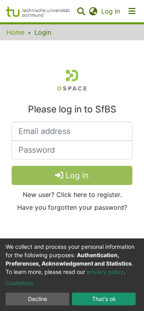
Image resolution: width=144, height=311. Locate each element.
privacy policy (105, 271)
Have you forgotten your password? (72, 207)
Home (15, 32)
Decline (37, 298)
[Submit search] (81, 11)
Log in (76, 175)
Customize (19, 283)
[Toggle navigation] (132, 11)
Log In (111, 11)
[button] (93, 11)
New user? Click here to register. (72, 195)
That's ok (104, 298)
